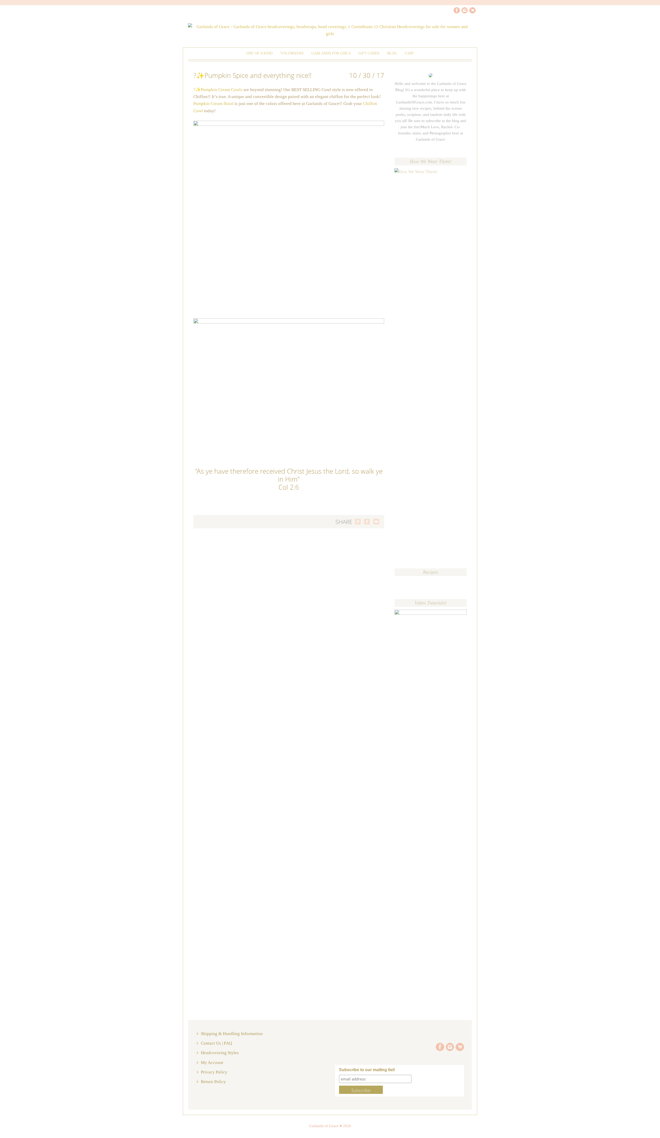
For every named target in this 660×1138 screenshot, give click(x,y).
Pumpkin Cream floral (213, 103)
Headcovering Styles (220, 1052)
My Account (212, 1062)
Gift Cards (369, 53)
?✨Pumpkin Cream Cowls (218, 89)
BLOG (392, 53)
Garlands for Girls (331, 53)
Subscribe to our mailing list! (367, 1070)
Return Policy (213, 1081)
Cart (409, 53)
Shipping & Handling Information (232, 1033)
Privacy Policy (214, 1072)
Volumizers (292, 53)
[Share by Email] (376, 521)
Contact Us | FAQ (216, 1043)
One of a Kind (259, 53)
